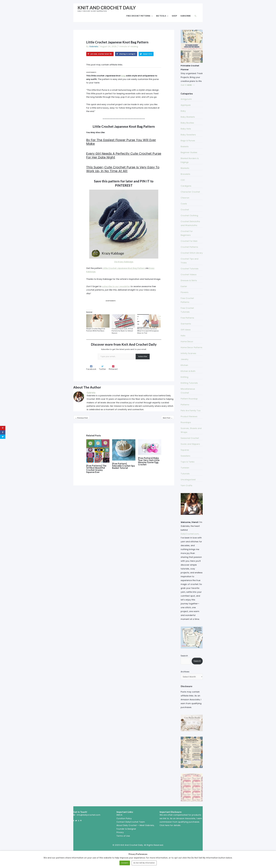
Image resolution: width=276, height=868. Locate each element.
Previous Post (81, 418)
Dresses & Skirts (189, 280)
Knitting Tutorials (189, 383)
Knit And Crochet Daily (107, 7)
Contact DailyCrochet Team (130, 822)
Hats (183, 335)
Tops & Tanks (187, 461)
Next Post (167, 418)
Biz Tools (161, 16)
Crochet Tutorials (189, 268)
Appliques (186, 105)
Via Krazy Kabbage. (123, 261)
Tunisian (185, 467)
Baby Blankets (188, 117)
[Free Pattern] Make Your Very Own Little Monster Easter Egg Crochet (149, 461)
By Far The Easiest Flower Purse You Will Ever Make (121, 142)
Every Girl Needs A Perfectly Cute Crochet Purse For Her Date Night (123, 155)
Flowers (184, 292)
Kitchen (184, 365)
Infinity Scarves (188, 353)
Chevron (185, 197)
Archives (185, 671)
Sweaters (185, 456)
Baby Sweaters (188, 134)
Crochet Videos (188, 274)
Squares (185, 450)
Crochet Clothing (189, 215)
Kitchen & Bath (188, 371)
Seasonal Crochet (190, 438)
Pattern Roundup (189, 398)
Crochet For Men (189, 241)
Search (184, 655)
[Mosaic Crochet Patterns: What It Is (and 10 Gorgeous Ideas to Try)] (149, 321)
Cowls (184, 203)
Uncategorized (188, 479)
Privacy (120, 832)
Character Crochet (190, 191)
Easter (184, 286)
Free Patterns (187, 317)
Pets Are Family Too (191, 410)
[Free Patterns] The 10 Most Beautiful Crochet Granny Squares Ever (96, 468)
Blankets (185, 168)
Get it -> (188, 85)
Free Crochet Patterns (138, 16)
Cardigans (186, 186)
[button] (195, 16)
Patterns (185, 404)
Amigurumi (186, 99)
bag (123, 75)
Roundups (186, 422)
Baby (183, 111)
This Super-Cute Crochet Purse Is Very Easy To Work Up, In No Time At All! (122, 169)
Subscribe (185, 16)
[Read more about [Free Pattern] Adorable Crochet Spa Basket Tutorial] (123, 449)
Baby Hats (186, 128)
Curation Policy (124, 818)
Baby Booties (187, 122)
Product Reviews (189, 416)
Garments (186, 323)
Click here (164, 825)
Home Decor (187, 341)
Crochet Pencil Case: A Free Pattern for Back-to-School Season (122, 331)
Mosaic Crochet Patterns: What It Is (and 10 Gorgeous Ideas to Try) (148, 331)
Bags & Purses (188, 140)
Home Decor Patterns (191, 347)
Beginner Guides (189, 152)
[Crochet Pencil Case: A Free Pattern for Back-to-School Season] (123, 321)
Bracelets (185, 174)
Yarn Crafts (186, 485)
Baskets (185, 146)
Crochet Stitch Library (192, 253)
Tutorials (185, 473)
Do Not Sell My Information (144, 863)
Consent (124, 863)
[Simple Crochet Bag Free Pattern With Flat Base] (98, 321)
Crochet (185, 209)
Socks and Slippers (190, 444)
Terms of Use (123, 836)
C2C (183, 180)
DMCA (119, 815)
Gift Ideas (186, 329)
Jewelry (184, 359)
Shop (174, 16)
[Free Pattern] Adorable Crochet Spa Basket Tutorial (123, 465)
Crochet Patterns (189, 247)
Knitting (184, 377)
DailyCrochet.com (190, 533)
